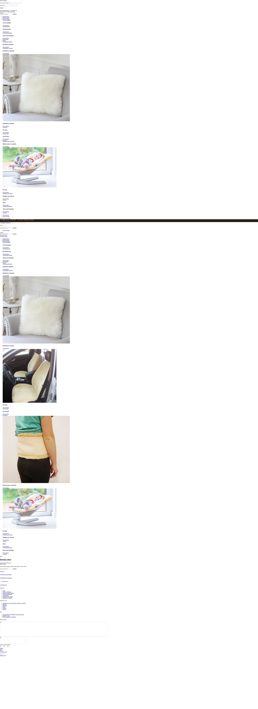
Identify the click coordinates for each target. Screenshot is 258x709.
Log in (2, 7)
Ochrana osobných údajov (8, 593)
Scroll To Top (3, 655)
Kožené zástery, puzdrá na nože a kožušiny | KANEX (14, 603)
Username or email (4, 2)
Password (2, 5)
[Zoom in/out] (4, 653)
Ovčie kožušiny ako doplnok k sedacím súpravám (13, 614)
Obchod (4, 608)
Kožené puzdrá (6, 17)
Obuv (4, 563)
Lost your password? (4, 10)
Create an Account (11, 11)
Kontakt (4, 609)
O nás (4, 590)
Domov (4, 40)
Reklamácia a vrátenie (7, 598)
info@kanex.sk (3, 585)
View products (6, 25)
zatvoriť (5, 0)
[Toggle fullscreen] (3, 653)
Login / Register (6, 216)
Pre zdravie (5, 140)
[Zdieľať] (1, 653)
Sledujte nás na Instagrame (6, 578)
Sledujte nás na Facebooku (6, 574)
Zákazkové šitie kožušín (8, 596)
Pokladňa (5, 605)
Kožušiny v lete (6, 615)
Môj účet (5, 225)
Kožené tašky (5, 39)
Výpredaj (5, 212)
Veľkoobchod (6, 595)
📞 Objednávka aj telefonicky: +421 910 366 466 (14, 222)
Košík (4, 606)
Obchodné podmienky (7, 594)
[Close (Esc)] (0, 653)
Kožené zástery (6, 16)
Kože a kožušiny (6, 19)
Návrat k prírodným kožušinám (9, 617)
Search (14, 14)
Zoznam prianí (6, 215)
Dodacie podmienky (7, 591)
